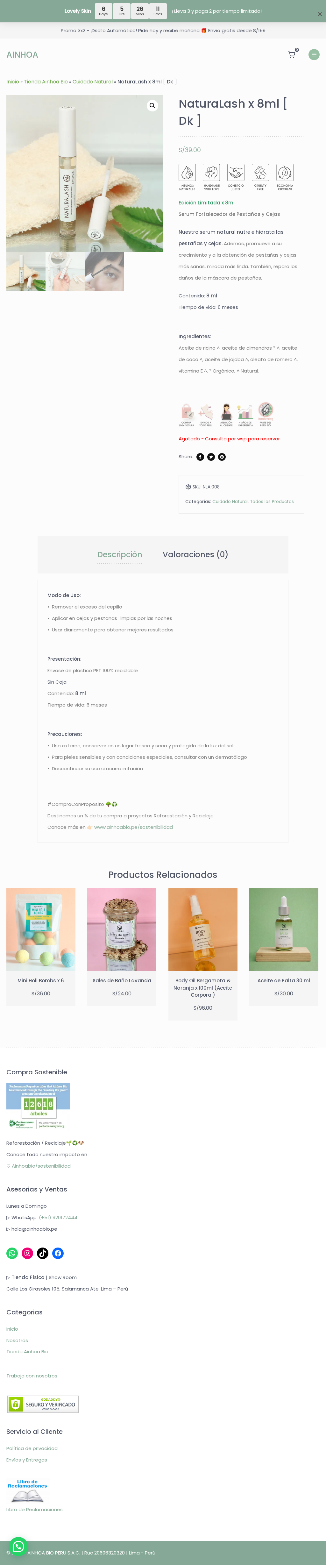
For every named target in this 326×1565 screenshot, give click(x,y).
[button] (152, 105)
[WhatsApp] (12, 1253)
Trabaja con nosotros (31, 1375)
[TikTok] (42, 1253)
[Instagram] (27, 1253)
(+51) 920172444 (58, 1217)
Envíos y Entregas (26, 1459)
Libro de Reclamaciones (34, 1509)
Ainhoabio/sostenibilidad (41, 1166)
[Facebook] (58, 1253)
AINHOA (22, 54)
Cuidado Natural (93, 81)
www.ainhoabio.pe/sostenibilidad (133, 827)
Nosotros (17, 1340)
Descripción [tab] (119, 554)
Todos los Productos (272, 502)
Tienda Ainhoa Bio (46, 81)
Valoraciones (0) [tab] (196, 554)
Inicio (12, 81)
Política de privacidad (32, 1448)
